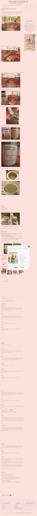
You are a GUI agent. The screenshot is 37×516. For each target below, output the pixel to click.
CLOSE (28, 246)
